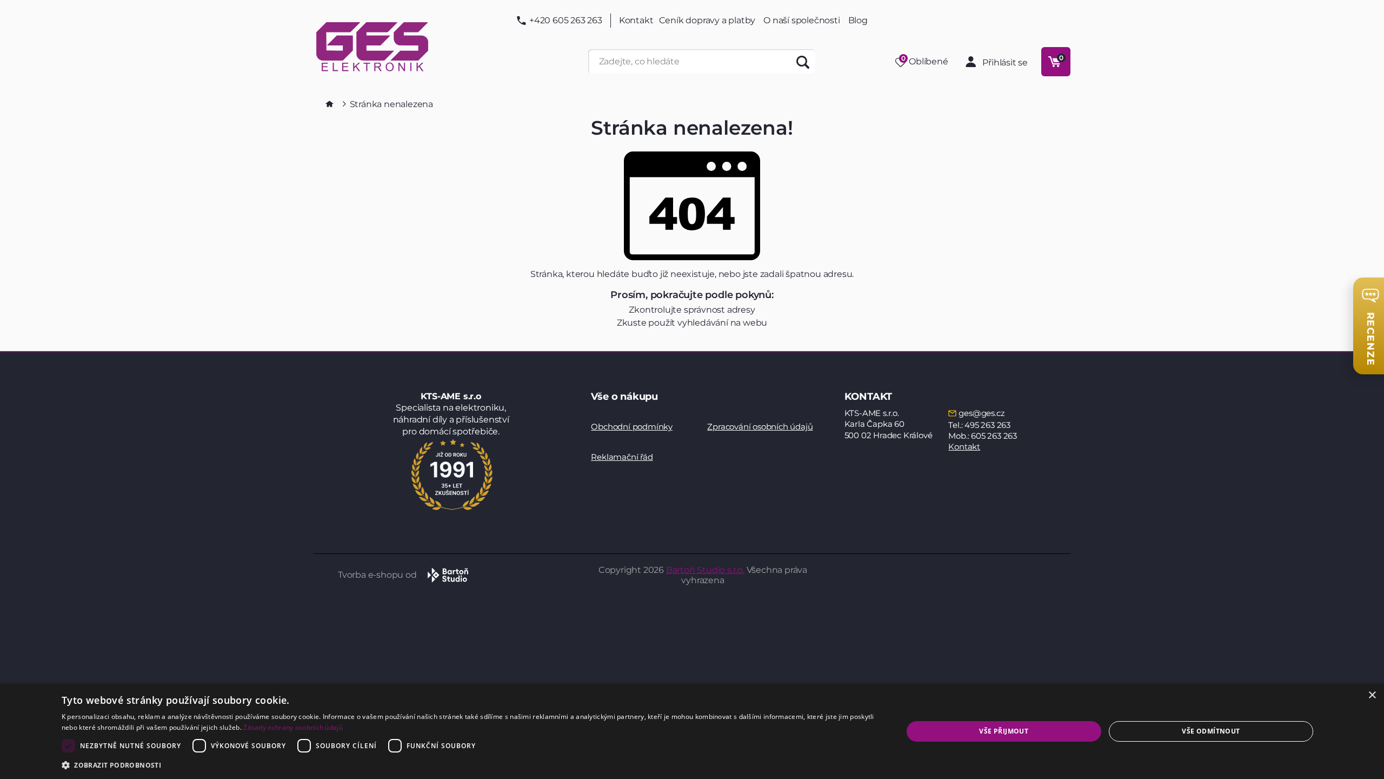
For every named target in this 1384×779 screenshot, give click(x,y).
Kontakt (636, 20)
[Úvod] (329, 103)
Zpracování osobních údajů (760, 426)
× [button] (1372, 695)
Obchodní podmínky (632, 426)
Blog (858, 20)
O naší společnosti (801, 20)
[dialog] (692, 731)
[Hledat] (803, 61)
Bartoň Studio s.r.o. (705, 570)
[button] (470, 764)
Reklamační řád (622, 457)
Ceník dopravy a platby (707, 20)
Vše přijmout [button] (1003, 731)
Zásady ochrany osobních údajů (293, 727)
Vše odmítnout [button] (1211, 731)
